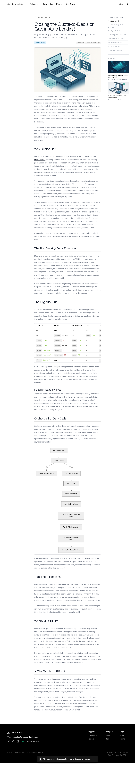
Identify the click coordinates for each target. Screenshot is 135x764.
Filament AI (48, 4)
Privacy (122, 735)
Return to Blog (43, 17)
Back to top (113, 105)
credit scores (39, 160)
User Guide (70, 4)
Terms (122, 739)
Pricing (59, 4)
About (107, 735)
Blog (107, 739)
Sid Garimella (41, 42)
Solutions (34, 4)
